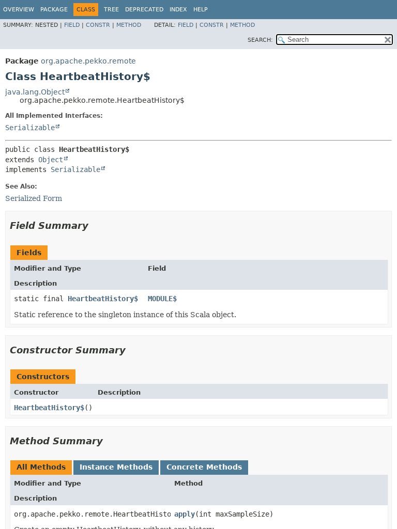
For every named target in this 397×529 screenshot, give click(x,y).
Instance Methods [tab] (116, 467)
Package (54, 9)
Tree (111, 9)
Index (178, 9)
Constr (98, 25)
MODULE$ (162, 298)
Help (200, 9)
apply (184, 514)
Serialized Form (33, 198)
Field (72, 25)
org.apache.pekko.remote (88, 61)
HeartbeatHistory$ (103, 298)
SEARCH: (260, 40)
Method (128, 25)
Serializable (30, 127)
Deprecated (144, 9)
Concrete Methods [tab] (204, 467)
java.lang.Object (35, 92)
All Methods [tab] (41, 467)
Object (50, 159)
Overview (18, 9)
